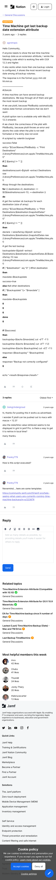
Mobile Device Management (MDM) (20, 801)
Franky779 (12, 457)
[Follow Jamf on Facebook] (27, 727)
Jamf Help (7, 742)
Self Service (8, 821)
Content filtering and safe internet (19, 840)
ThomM (15, 678)
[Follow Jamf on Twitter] (3, 728)
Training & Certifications (14, 747)
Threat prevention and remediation (19, 835)
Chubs (14, 669)
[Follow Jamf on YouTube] (15, 728)
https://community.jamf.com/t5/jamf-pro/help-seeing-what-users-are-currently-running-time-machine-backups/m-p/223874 (26, 496)
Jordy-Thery (17, 687)
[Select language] (34, 7)
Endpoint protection (12, 831)
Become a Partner (11, 767)
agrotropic (12, 42)
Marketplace (8, 762)
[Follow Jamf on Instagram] (21, 727)
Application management (14, 806)
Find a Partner (9, 772)
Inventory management (14, 811)
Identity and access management (19, 826)
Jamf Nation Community (14, 752)
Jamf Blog (7, 757)
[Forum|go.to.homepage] (15, 7)
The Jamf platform (11, 791)
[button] (6, 7)
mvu (13, 660)
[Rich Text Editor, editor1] (28, 547)
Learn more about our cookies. (35, 859)
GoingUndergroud (16, 407)
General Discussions (15, 15)
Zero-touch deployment (14, 796)
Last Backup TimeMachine (16, 637)
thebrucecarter (18, 696)
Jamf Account (9, 777)
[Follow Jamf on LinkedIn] (9, 727)
